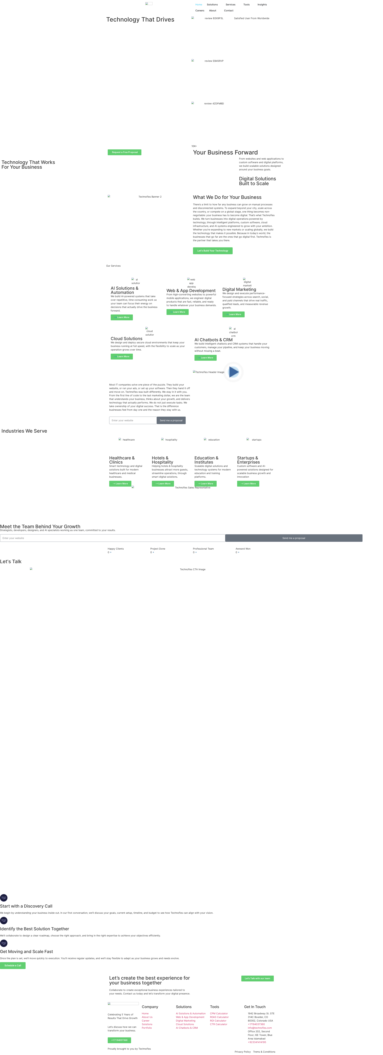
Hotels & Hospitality (162, 460)
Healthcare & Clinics (122, 460)
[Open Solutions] (220, 4)
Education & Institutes (206, 460)
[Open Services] (237, 4)
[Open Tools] (251, 4)
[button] (233, 372)
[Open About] (218, 10)
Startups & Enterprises (248, 460)
